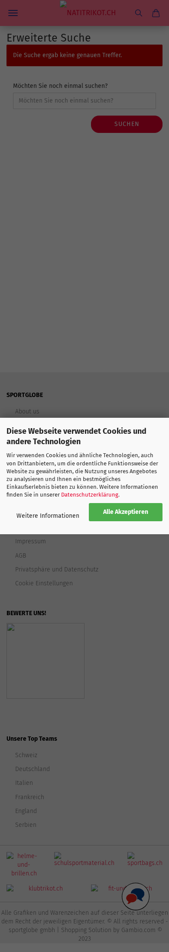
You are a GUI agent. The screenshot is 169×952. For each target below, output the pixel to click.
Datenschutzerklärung (89, 494)
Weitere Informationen (47, 516)
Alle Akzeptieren (125, 512)
